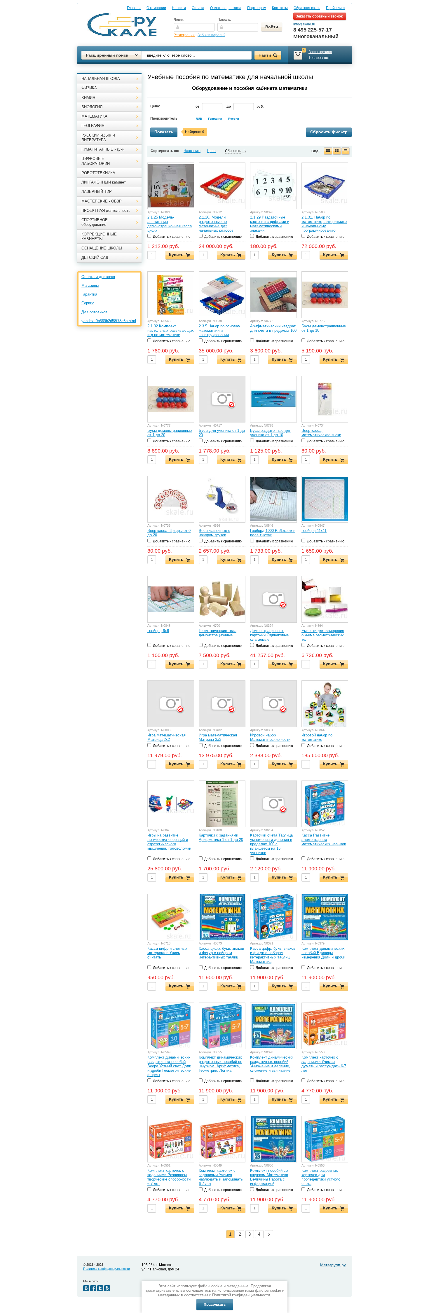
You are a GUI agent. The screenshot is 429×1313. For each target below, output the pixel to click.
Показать (163, 132)
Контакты (280, 8)
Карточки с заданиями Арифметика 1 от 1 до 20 (221, 837)
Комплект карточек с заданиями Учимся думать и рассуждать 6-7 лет (323, 1064)
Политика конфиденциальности (106, 1268)
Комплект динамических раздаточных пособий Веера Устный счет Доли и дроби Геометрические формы (169, 1066)
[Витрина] (337, 151)
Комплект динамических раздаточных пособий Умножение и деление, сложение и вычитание (271, 1064)
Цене (211, 151)
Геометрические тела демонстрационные (217, 632)
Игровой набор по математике (316, 737)
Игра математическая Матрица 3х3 (218, 737)
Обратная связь (307, 8)
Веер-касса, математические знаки (321, 432)
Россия (233, 118)
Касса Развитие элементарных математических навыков (323, 839)
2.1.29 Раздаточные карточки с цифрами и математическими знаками (269, 224)
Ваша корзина (320, 52)
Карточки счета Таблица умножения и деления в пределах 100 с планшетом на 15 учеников (271, 844)
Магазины (90, 285)
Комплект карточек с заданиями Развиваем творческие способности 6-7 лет (169, 1177)
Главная (134, 8)
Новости (179, 8)
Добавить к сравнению (171, 237)
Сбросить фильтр (329, 132)
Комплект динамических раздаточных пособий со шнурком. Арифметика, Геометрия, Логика (220, 1064)
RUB (199, 118)
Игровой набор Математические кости (270, 737)
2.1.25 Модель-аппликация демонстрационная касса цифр (169, 224)
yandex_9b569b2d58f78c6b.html (108, 321)
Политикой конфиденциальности (241, 1295)
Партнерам (256, 8)
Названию (192, 151)
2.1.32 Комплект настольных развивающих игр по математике (170, 330)
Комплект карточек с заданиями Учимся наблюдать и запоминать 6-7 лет (221, 1177)
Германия (215, 118)
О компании (156, 8)
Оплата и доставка (225, 8)
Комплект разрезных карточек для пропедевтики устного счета (320, 1177)
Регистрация (184, 35)
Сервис (87, 303)
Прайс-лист (335, 8)
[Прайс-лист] (345, 151)
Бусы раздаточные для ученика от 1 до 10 (270, 432)
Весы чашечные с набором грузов (214, 532)
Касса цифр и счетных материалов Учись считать (167, 952)
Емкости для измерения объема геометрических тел (322, 635)
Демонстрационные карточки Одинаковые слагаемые (269, 635)
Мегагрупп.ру (333, 1265)
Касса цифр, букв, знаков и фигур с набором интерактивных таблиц (221, 952)
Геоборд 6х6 (158, 630)
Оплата (198, 8)
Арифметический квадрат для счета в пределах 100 (273, 328)
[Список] (328, 151)
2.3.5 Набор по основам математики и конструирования (219, 330)
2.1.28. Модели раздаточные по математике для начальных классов (216, 224)
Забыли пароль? (211, 35)
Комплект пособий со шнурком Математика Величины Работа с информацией (269, 1177)
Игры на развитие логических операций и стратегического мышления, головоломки (169, 842)
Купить (176, 254)
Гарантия (89, 294)
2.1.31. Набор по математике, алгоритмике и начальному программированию (324, 224)
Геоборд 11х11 (314, 530)
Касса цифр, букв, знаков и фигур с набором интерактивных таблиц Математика (272, 955)
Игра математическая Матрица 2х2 (166, 737)
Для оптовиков (94, 312)
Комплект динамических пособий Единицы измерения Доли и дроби (323, 952)
